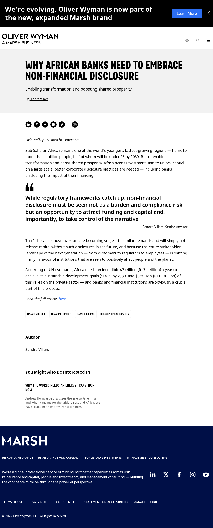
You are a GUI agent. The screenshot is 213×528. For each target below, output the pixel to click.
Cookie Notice (67, 502)
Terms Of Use (12, 502)
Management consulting (147, 458)
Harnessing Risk (86, 314)
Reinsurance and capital (58, 458)
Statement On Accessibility (106, 502)
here (62, 298)
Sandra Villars (39, 99)
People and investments (102, 458)
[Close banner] (208, 13)
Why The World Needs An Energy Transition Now (59, 387)
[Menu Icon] (207, 39)
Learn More (187, 13)
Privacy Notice (39, 502)
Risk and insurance (17, 458)
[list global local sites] (187, 40)
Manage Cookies (146, 502)
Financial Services (61, 314)
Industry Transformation (114, 314)
